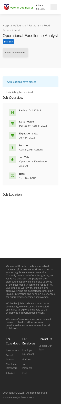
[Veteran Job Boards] (6, 5)
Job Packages (27, 366)
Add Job (26, 359)
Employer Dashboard (28, 352)
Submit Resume (10, 357)
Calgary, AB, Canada (31, 149)
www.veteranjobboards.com (18, 397)
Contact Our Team (45, 348)
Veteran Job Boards (21, 7)
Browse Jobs (12, 350)
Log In (40, 5)
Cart (24, 373)
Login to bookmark (15, 52)
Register (41, 9)
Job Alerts (11, 373)
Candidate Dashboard (11, 366)
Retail (17, 30)
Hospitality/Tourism (14, 25)
